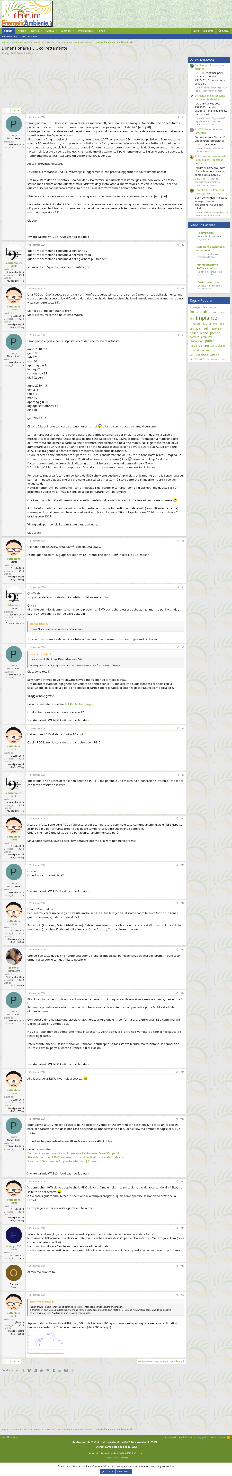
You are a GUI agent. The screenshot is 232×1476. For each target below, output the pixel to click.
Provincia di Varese (15, 280)
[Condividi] (178, 117)
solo (192, 350)
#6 (183, 587)
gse (192, 318)
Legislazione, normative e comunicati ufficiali (207, 123)
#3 (183, 288)
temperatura (199, 354)
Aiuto (213, 1437)
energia (195, 307)
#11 (182, 865)
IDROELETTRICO (203, 151)
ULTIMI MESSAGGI (202, 60)
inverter (195, 323)
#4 (183, 335)
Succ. (14, 110)
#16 (182, 1118)
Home (221, 1437)
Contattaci (170, 1437)
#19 (182, 1265)
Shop (102, 30)
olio (192, 328)
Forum (8, 30)
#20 (182, 1294)
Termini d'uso (185, 1437)
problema (206, 336)
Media (50, 30)
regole (214, 359)
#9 (183, 774)
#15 (182, 1072)
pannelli (202, 328)
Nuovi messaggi (10, 36)
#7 (183, 647)
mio (221, 323)
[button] (41, 31)
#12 (182, 903)
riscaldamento (202, 345)
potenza (194, 336)
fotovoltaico (200, 311)
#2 (183, 244)
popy (7, 53)
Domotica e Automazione (207, 215)
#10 (182, 818)
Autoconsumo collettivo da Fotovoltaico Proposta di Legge (210, 159)
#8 (183, 728)
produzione (196, 341)
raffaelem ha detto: (39, 654)
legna (207, 323)
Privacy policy (201, 1437)
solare (220, 345)
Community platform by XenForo (116, 1453)
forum (213, 307)
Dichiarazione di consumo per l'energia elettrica (210, 97)
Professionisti (86, 30)
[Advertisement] (93, 80)
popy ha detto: (37, 623)
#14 (182, 993)
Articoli (22, 30)
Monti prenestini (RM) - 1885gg (16, 326)
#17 (182, 1181)
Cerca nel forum (29, 36)
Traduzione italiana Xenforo (116, 1457)
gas (214, 312)
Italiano (13, 1437)
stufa (200, 350)
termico (214, 354)
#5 (183, 540)
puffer (209, 341)
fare (205, 307)
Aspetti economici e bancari (208, 90)
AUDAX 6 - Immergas (79, 704)
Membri (66, 30)
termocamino (199, 359)
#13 (182, 949)
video (222, 359)
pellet (194, 333)
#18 (182, 1228)
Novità (35, 30)
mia (215, 323)
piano (204, 333)
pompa (215, 333)
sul (207, 350)
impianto (206, 317)
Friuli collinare (17, 985)
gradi (221, 312)
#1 (183, 117)
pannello (216, 328)
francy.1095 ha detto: (40, 1301)
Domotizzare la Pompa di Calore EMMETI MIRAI (209, 191)
